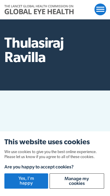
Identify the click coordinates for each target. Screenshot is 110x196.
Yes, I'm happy (26, 181)
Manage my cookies (77, 181)
